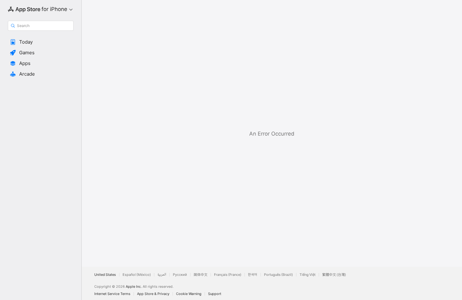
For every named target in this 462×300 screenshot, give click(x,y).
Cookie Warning (188, 294)
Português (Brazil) (278, 274)
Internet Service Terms (112, 294)
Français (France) (227, 274)
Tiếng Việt (308, 274)
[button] (40, 42)
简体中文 (200, 274)
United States (105, 274)
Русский (180, 274)
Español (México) (137, 274)
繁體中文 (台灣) (334, 274)
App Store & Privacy (153, 294)
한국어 (252, 274)
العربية (161, 274)
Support (214, 294)
